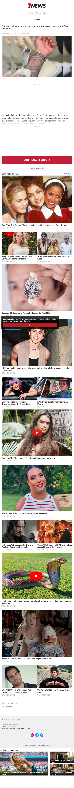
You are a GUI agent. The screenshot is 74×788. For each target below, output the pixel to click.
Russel (28, 33)
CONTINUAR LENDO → (37, 160)
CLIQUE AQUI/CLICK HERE (23, 728)
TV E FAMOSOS (12, 703)
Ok (30, 325)
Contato (4, 719)
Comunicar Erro (35, 168)
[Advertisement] (37, 98)
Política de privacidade (14, 719)
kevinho (8, 707)
